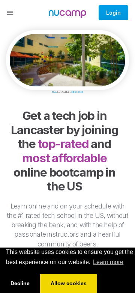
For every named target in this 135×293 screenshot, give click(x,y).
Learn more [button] (108, 262)
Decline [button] (20, 283)
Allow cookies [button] (69, 283)
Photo (54, 92)
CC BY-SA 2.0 (77, 92)
